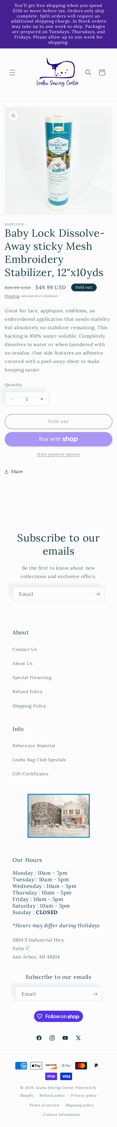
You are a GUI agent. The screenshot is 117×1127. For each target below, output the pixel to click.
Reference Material (33, 745)
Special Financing (31, 677)
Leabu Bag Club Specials (39, 759)
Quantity (13, 384)
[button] (12, 72)
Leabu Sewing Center (55, 1087)
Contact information (61, 1114)
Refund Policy (27, 691)
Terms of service (44, 1105)
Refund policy (52, 1095)
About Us (22, 663)
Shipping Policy (29, 706)
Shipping (12, 296)
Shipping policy (80, 1105)
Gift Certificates (30, 774)
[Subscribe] (97, 594)
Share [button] (17, 471)
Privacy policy (84, 1095)
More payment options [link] (58, 454)
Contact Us (24, 649)
